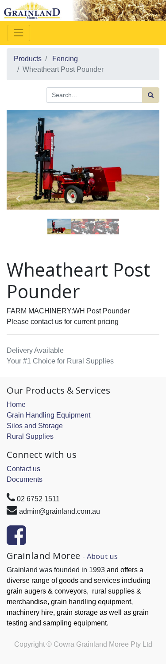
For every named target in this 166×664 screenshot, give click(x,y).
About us (102, 556)
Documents (24, 479)
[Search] (150, 95)
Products (28, 58)
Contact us (23, 469)
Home (16, 404)
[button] (18, 198)
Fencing (65, 58)
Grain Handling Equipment (48, 415)
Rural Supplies (30, 436)
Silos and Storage (35, 426)
